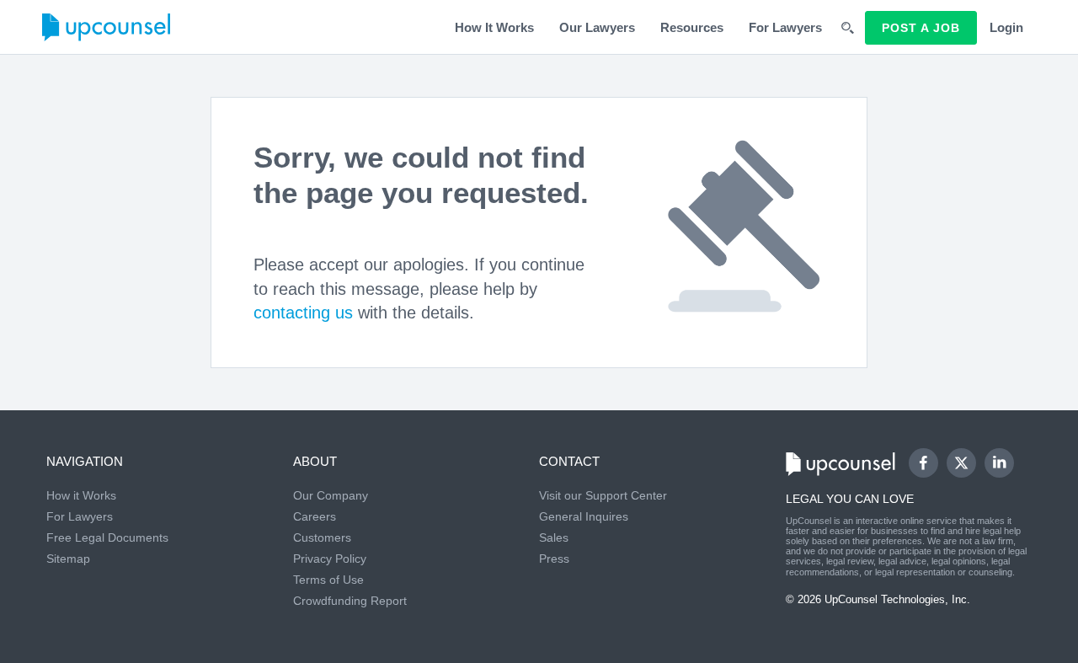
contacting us (303, 312)
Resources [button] (691, 27)
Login (1006, 27)
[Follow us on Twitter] (961, 462)
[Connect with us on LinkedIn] (999, 463)
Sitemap (68, 558)
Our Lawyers (597, 27)
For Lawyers (785, 27)
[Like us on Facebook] (923, 463)
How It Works (494, 27)
